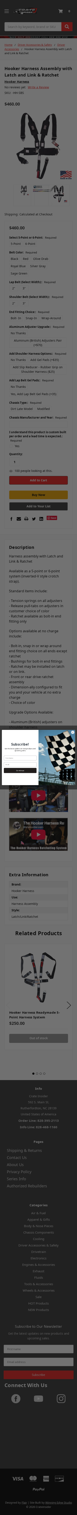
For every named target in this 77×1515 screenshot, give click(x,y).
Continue (20, 770)
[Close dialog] (72, 732)
